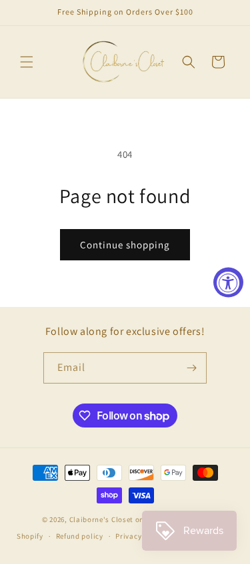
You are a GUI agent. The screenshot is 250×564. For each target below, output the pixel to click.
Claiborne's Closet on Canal (118, 519)
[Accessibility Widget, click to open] (228, 282)
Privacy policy (140, 536)
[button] (26, 62)
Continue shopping (125, 244)
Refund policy (79, 536)
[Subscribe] (191, 368)
